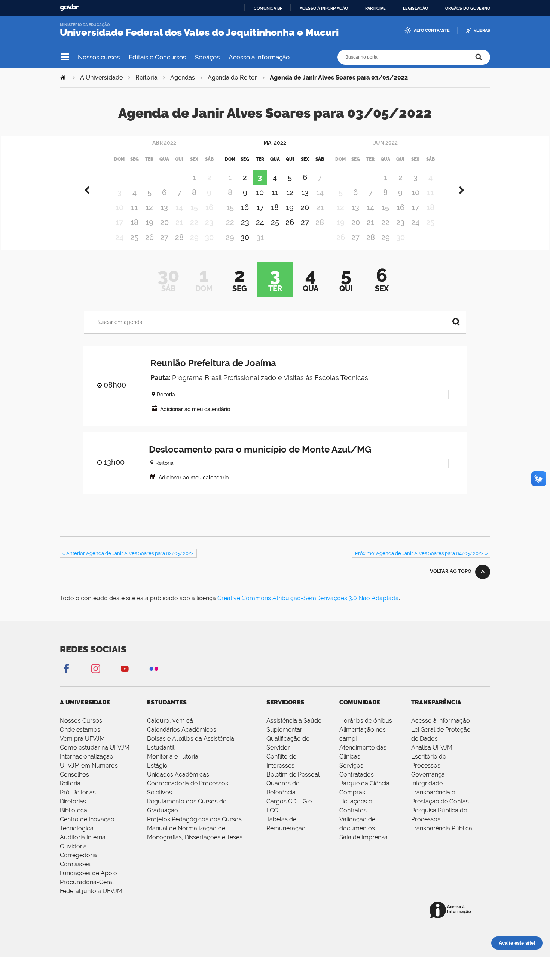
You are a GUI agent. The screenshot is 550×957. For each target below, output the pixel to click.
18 (134, 222)
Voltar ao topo (450, 571)
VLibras (482, 30)
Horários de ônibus (365, 720)
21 (370, 222)
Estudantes (167, 702)
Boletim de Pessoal (293, 774)
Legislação (415, 8)
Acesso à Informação (259, 57)
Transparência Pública (441, 828)
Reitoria (146, 77)
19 (149, 222)
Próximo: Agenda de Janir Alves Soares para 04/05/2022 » (421, 553)
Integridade (427, 783)
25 (134, 237)
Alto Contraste (432, 30)
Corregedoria (78, 855)
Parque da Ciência (364, 783)
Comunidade (359, 702)
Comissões (75, 864)
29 (385, 237)
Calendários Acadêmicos (181, 729)
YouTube (124, 668)
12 (149, 207)
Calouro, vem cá (170, 720)
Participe (375, 8)
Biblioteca (73, 810)
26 (149, 237)
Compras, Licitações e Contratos (355, 801)
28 (179, 237)
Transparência (436, 702)
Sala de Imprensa (363, 837)
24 (260, 222)
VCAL (154, 408)
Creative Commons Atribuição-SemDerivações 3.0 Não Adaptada (308, 598)
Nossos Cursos (81, 720)
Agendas (182, 77)
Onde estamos (80, 729)
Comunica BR (268, 8)
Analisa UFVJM (431, 747)
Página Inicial (63, 77)
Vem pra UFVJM (82, 738)
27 (164, 237)
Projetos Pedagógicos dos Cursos (194, 819)
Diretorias (73, 801)
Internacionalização (86, 756)
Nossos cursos (99, 57)
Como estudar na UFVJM (94, 747)
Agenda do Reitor (232, 77)
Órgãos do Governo (467, 8)
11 (134, 207)
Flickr (153, 668)
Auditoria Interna (83, 837)
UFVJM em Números (89, 765)
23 (245, 222)
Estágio (157, 765)
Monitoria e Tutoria (172, 756)
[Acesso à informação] (451, 910)
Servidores (285, 702)
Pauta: (160, 378)
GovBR (69, 7)
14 (370, 207)
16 (245, 207)
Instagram (95, 668)
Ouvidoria (73, 846)
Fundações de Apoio (88, 873)
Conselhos (74, 774)
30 (245, 237)
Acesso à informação (324, 8)
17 (260, 207)
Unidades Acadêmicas (178, 774)
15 (385, 207)
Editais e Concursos (157, 57)
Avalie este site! (517, 943)
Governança (428, 774)
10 (260, 192)
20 (164, 222)
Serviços (207, 57)
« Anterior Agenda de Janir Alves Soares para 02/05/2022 (128, 553)
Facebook (66, 668)
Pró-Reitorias (78, 792)
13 (164, 207)
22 (385, 222)
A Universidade (101, 77)
